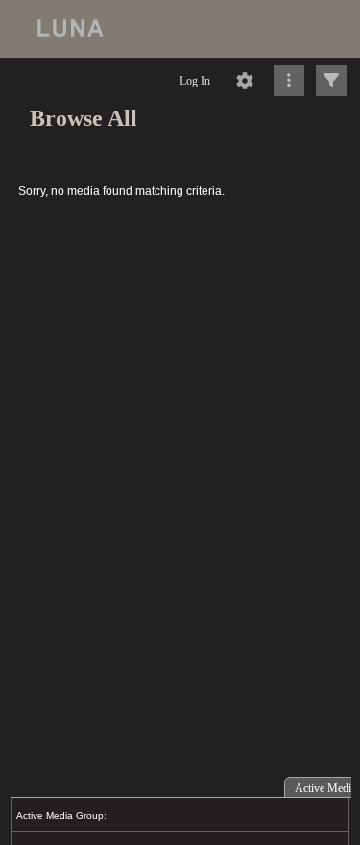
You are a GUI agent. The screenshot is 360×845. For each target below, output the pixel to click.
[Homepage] (180, 29)
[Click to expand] (331, 80)
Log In (195, 80)
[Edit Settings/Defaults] (245, 81)
